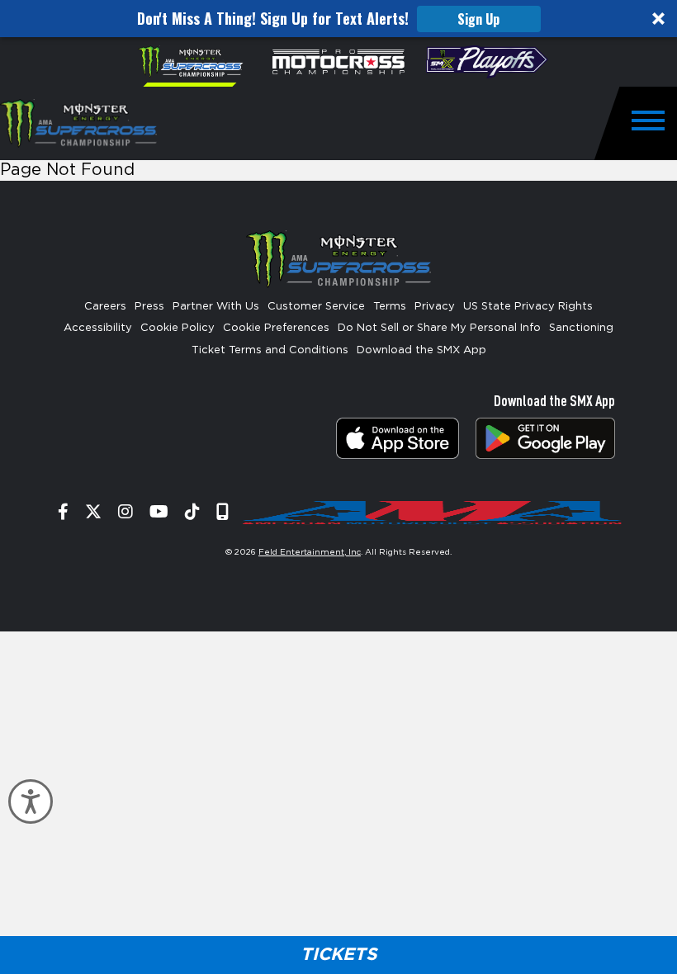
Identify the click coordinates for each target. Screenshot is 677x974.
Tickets (338, 954)
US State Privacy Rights (528, 306)
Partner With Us (216, 306)
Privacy (434, 306)
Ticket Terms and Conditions (270, 350)
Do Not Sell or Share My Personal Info (439, 328)
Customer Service (316, 306)
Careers (105, 306)
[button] (338, 18)
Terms (389, 306)
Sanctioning (581, 328)
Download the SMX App (421, 350)
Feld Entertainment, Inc (309, 552)
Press (149, 306)
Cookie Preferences (276, 328)
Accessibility (98, 328)
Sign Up (478, 19)
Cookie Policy (177, 328)
